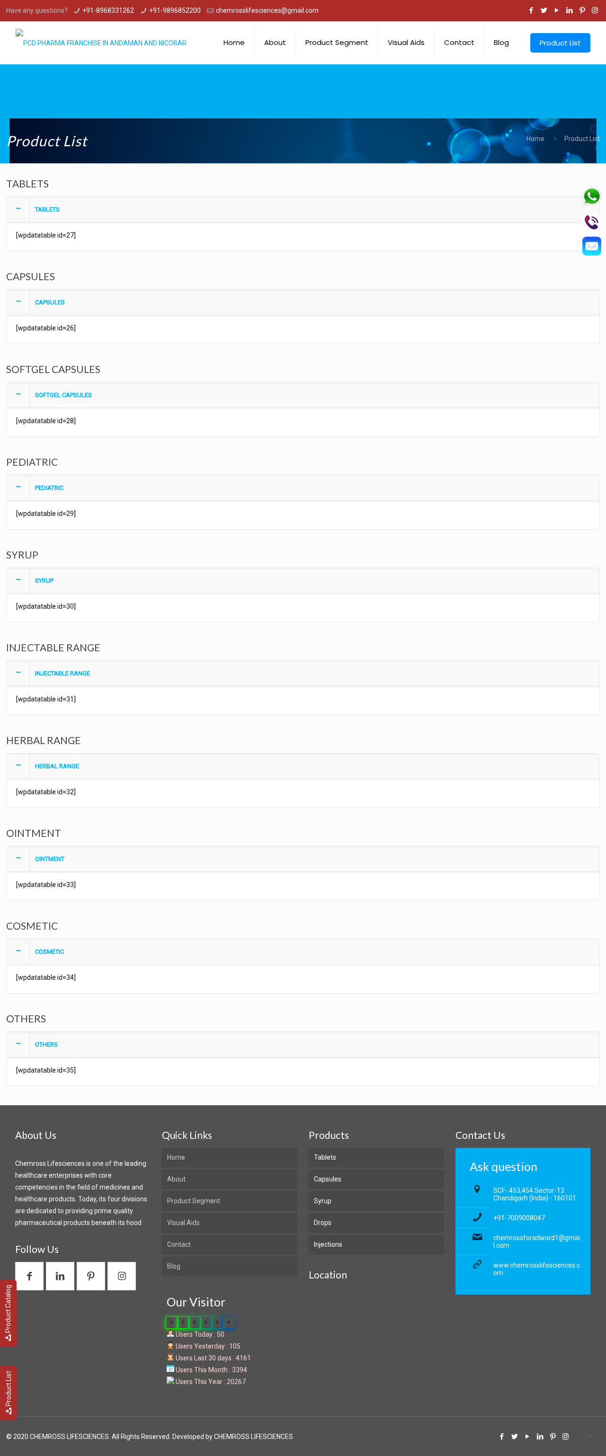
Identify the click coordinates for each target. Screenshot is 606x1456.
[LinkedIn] (569, 10)
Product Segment (193, 1201)
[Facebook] (531, 10)
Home (535, 138)
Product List (8, 1388)
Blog (173, 1266)
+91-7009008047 (519, 1218)
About (176, 1179)
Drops (322, 1222)
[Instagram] (595, 10)
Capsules (327, 1179)
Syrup (322, 1201)
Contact (179, 1244)
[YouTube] (556, 10)
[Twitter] (544, 10)
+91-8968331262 (108, 10)
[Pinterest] (582, 10)
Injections (328, 1244)
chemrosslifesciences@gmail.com (267, 10)
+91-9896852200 (175, 10)
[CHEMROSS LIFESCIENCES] (101, 42)
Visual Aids (183, 1222)
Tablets (325, 1157)
